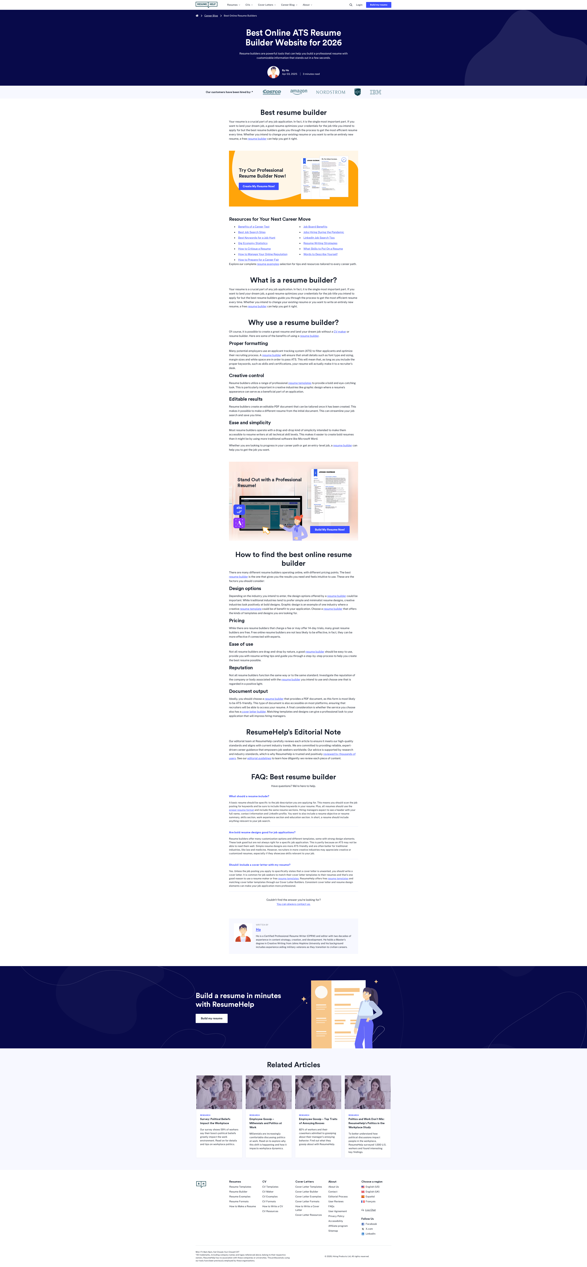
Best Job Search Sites (252, 232)
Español (370, 1196)
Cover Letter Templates (308, 1186)
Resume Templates (240, 1186)
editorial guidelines (259, 758)
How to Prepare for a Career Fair (258, 259)
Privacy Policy (336, 1216)
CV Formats (269, 1201)
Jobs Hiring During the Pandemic (323, 232)
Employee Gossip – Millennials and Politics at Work (265, 1123)
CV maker (340, 331)
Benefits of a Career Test (254, 226)
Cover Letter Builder (306, 1191)
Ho (258, 930)
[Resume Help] (211, 1184)
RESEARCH (205, 1115)
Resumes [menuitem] (232, 4)
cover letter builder (253, 711)
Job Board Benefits (315, 226)
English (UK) (373, 1191)
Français (370, 1201)
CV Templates (270, 1186)
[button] (368, 1210)
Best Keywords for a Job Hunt (256, 237)
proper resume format (241, 810)
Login (359, 4)
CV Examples (270, 1196)
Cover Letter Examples (308, 1196)
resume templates (299, 383)
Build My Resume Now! (330, 529)
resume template (251, 608)
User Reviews (335, 1201)
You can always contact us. (293, 904)
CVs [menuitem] (248, 4)
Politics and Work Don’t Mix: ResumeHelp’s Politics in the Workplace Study (367, 1123)
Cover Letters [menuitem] (265, 4)
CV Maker (267, 1191)
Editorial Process (338, 1196)
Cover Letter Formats (307, 1201)
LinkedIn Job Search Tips (319, 237)
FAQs (331, 1206)
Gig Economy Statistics (253, 243)
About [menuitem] (306, 4)
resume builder (257, 138)
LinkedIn (370, 1233)
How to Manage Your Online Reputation (262, 254)
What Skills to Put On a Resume (323, 248)
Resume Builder (238, 1191)
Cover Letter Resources (308, 1214)
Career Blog (211, 15)
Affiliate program (338, 1225)
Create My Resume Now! (259, 186)
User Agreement (337, 1211)
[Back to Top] (579, 1251)
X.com (369, 1228)
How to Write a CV (272, 1206)
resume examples (268, 264)
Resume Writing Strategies (320, 243)
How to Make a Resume (242, 1206)
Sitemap (333, 1230)
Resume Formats (239, 1201)
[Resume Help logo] (206, 5)
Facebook (371, 1223)
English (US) (373, 1186)
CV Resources (270, 1211)
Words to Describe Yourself (320, 254)
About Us (333, 1186)
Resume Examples (239, 1196)
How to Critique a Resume (254, 248)
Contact (332, 1191)
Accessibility (335, 1221)
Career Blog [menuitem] (288, 4)
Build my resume (378, 5)
